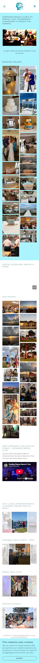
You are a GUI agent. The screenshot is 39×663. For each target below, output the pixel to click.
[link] (20, 6)
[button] (5, 6)
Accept (19, 658)
